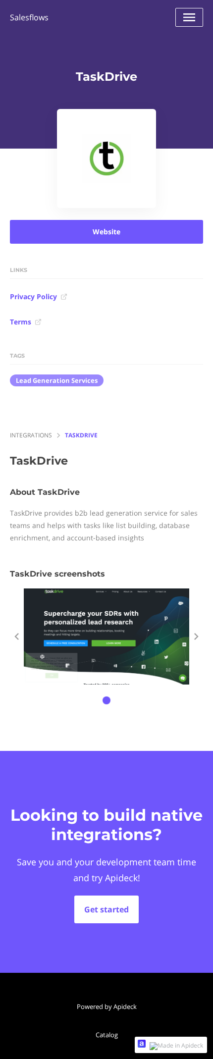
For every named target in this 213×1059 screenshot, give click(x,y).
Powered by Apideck (107, 1006)
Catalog (107, 1034)
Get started (106, 909)
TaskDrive (81, 435)
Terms (20, 321)
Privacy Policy (33, 296)
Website (106, 231)
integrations (31, 435)
